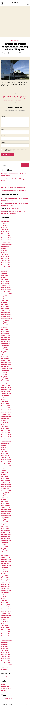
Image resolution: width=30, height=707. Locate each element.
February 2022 (5, 333)
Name (3, 129)
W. (5, 53)
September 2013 (6, 540)
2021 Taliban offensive (6, 698)
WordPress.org (6, 691)
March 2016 (5, 478)
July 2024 (4, 273)
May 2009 (4, 648)
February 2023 (5, 308)
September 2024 (6, 269)
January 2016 (5, 482)
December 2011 (6, 584)
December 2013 (6, 534)
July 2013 (4, 544)
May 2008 (4, 669)
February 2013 (5, 555)
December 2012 (6, 559)
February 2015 (5, 505)
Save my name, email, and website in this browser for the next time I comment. (15, 150)
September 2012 (6, 565)
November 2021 (6, 339)
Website (3, 142)
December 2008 (6, 658)
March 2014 (5, 528)
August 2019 (5, 395)
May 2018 (4, 424)
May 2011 (4, 598)
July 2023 (4, 298)
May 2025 (4, 252)
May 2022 (4, 327)
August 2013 (5, 542)
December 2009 (6, 634)
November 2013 (6, 536)
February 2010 (5, 629)
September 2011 (6, 590)
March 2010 (5, 627)
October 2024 (5, 267)
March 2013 (5, 553)
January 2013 (5, 557)
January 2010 (5, 632)
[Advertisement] (15, 21)
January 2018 (5, 432)
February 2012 (5, 580)
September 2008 (6, 665)
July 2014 (4, 520)
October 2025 (5, 242)
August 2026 (5, 221)
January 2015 (5, 507)
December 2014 (6, 509)
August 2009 (5, 642)
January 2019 (5, 408)
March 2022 (5, 331)
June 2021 (4, 350)
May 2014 (4, 524)
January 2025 (5, 260)
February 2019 (5, 406)
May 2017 (4, 449)
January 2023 (5, 310)
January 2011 (5, 607)
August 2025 (5, 246)
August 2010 (5, 617)
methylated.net (15, 3)
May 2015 (4, 499)
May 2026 (4, 227)
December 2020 (6, 362)
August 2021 (5, 345)
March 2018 (5, 428)
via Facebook (15, 40)
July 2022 (4, 323)
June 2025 (4, 250)
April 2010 (4, 625)
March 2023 (5, 306)
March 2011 (4, 602)
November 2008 (6, 661)
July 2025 (4, 248)
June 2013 (4, 547)
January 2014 (5, 532)
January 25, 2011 (14, 53)
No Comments (24, 53)
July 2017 (4, 445)
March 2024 (5, 281)
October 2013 (5, 538)
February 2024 (5, 283)
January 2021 (5, 360)
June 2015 (4, 497)
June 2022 (4, 325)
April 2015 (4, 501)
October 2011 (5, 588)
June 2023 (4, 300)
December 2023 (6, 287)
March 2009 (5, 652)
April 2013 (4, 551)
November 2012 (6, 561)
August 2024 (5, 271)
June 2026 (4, 225)
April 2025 (4, 254)
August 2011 (5, 592)
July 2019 (4, 397)
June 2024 (4, 275)
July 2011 (4, 594)
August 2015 (5, 493)
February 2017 (5, 455)
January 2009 (5, 656)
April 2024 (4, 279)
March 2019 (5, 403)
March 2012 (5, 578)
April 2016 (4, 476)
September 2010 (6, 615)
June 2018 (4, 422)
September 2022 (6, 318)
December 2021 (6, 337)
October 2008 (5, 663)
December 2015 (6, 484)
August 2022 (5, 321)
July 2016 (4, 470)
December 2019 (6, 387)
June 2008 (4, 667)
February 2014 (5, 530)
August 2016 (5, 468)
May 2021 (4, 352)
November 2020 (6, 364)
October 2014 (5, 513)
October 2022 (5, 316)
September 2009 (6, 640)
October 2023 (5, 292)
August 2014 (5, 517)
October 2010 (5, 613)
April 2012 (4, 576)
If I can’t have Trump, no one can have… (13, 184)
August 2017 (5, 443)
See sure (4, 211)
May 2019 (4, 399)
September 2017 (6, 441)
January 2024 (5, 285)
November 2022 (6, 314)
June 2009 (4, 646)
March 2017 (5, 453)
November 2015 (6, 486)
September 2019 (6, 393)
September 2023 (6, 294)
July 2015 (4, 495)
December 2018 (6, 410)
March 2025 (5, 256)
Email (3, 136)
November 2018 (6, 412)
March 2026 (5, 231)
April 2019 (4, 401)
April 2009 (4, 650)
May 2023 (4, 302)
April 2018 (4, 426)
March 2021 (5, 356)
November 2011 (6, 586)
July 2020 (4, 372)
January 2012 (5, 582)
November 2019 (6, 389)
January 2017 (5, 457)
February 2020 (5, 383)
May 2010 (4, 623)
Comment (4, 116)
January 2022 (5, 335)
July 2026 (4, 223)
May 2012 (4, 573)
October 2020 (5, 366)
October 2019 (5, 391)
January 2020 (5, 385)
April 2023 (4, 304)
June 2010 (4, 621)
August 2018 (5, 418)
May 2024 (4, 277)
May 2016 (4, 474)
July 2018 (4, 420)
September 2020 (6, 368)
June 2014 (4, 522)
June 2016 (4, 472)
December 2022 (6, 312)
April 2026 (4, 229)
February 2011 (5, 605)
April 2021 (4, 354)
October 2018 (5, 414)
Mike (2, 198)
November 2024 (6, 265)
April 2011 (4, 600)
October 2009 (5, 638)
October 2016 (5, 464)
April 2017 (4, 451)
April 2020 (4, 379)
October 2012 (5, 563)
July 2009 (4, 644)
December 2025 (6, 238)
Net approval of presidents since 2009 (13, 187)
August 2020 (5, 370)
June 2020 (4, 374)
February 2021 (5, 358)
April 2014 (4, 526)
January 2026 (5, 236)
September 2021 (6, 343)
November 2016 (6, 462)
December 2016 (6, 459)
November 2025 (6, 240)
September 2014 (6, 515)
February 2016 (5, 480)
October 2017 (5, 439)
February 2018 (5, 430)
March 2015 (5, 503)
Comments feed (6, 688)
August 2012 (5, 567)
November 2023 (6, 289)
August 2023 (5, 296)
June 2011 (4, 596)
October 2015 (5, 488)
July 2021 (4, 347)
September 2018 (6, 416)
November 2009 (6, 636)
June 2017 (4, 447)
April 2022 (4, 329)
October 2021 (5, 341)
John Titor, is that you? (13, 208)
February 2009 (5, 654)
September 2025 (6, 244)
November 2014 (6, 511)
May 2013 (4, 549)
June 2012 (4, 571)
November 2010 (6, 611)
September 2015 (6, 491)
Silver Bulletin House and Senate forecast (13, 190)
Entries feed (5, 686)
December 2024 (6, 262)
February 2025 (5, 258)
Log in (3, 684)
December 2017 (6, 435)
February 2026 (5, 233)
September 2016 (6, 466)
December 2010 (6, 609)
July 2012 (4, 569)
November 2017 (6, 437)
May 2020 (4, 377)
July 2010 (4, 619)
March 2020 (5, 381)
